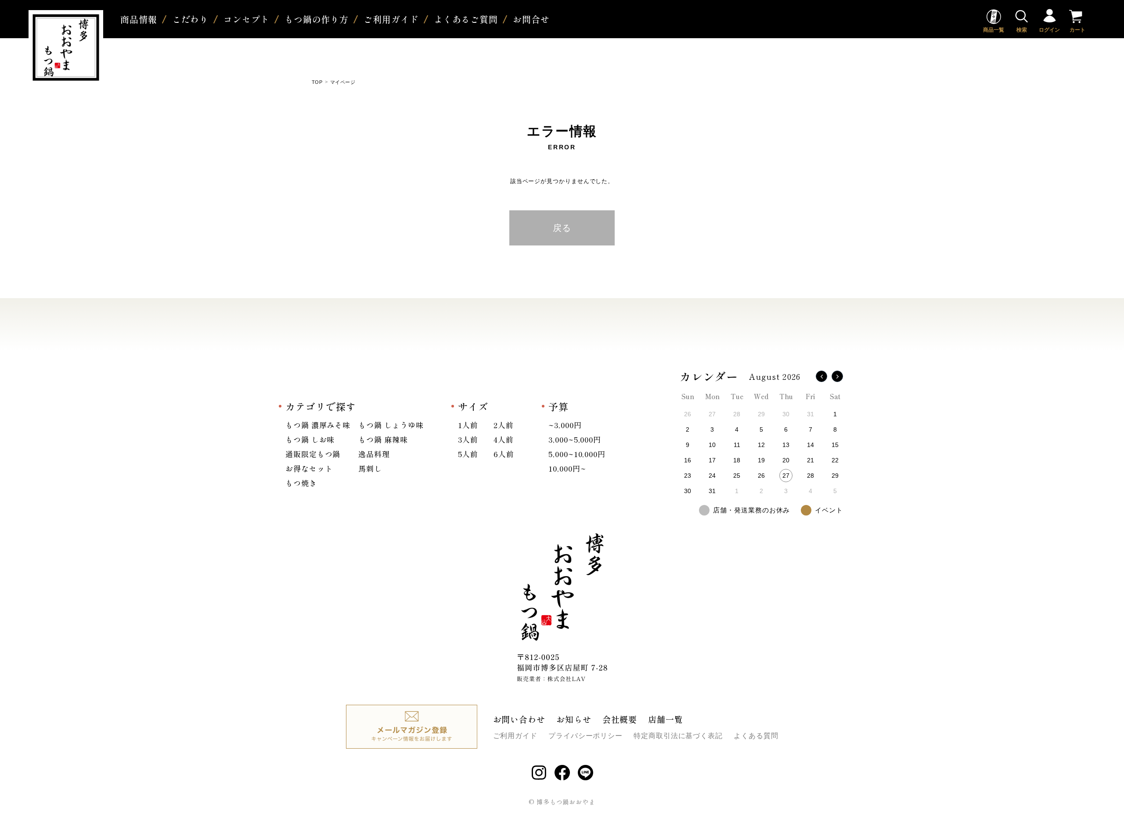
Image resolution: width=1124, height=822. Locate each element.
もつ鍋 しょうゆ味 (390, 424)
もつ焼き (301, 482)
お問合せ (531, 19)
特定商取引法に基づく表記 (678, 735)
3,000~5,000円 (574, 439)
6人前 (504, 453)
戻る (562, 228)
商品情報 (138, 19)
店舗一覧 (665, 719)
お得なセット (308, 468)
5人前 (468, 453)
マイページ (342, 82)
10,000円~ (567, 468)
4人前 (504, 439)
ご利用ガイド (391, 19)
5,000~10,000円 (576, 453)
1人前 (468, 424)
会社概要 (620, 719)
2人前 (504, 424)
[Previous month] (821, 376)
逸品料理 (374, 453)
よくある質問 (756, 735)
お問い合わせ (519, 719)
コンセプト (246, 19)
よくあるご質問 (466, 19)
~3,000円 (564, 424)
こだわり (190, 19)
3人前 (468, 439)
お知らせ (573, 719)
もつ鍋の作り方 (317, 19)
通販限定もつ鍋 (312, 453)
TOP (317, 82)
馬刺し (370, 468)
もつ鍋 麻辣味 (382, 439)
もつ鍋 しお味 (310, 439)
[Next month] (837, 376)
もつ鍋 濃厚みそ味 (317, 424)
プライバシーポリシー (585, 735)
